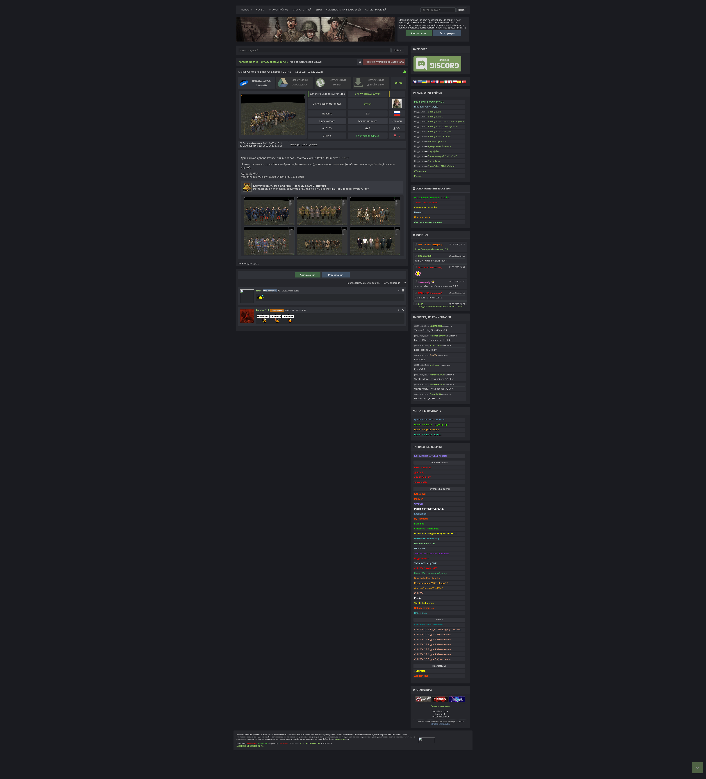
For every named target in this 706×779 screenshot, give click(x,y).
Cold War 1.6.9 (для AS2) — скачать (432, 634)
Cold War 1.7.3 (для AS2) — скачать (432, 649)
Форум (260, 9)
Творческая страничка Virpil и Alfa (431, 553)
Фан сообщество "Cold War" (428, 588)
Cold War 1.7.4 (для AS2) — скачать (432, 654)
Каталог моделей (375, 9)
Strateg (434, 724)
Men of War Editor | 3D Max (427, 434)
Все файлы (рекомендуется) (429, 102)
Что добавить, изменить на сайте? (432, 197)
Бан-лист (419, 212)
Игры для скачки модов (426, 106)
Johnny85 (444, 724)
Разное (418, 176)
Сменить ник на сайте (425, 207)
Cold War (419, 593)
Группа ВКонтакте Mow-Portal (429, 419)
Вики (319, 9)
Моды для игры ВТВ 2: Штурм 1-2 (431, 583)
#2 (286, 310)
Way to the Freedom (424, 603)
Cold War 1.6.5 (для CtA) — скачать (432, 659)
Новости (246, 9)
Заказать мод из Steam (426, 202)
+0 (398, 135)
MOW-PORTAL (313, 743)
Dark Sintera (420, 613)
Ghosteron (251, 743)
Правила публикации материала (384, 61)
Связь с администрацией (428, 222)
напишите (340, 739)
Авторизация (418, 33)
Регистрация (447, 33)
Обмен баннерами (440, 706)
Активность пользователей (343, 9)
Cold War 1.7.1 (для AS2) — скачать (432, 639)
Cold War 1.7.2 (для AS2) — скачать (432, 644)
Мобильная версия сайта (249, 745)
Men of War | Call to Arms (426, 429)
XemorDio (262, 743)
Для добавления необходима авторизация (440, 306)
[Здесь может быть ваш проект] (430, 456)
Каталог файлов (278, 9)
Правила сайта (422, 217)
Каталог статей (302, 9)
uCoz (302, 743)
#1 (279, 291)
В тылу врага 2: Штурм (368, 93)
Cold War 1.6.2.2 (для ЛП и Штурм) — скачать (437, 629)
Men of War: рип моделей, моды (430, 573)
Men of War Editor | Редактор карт (431, 424)
